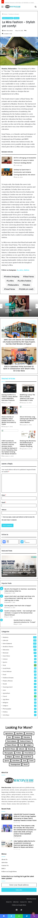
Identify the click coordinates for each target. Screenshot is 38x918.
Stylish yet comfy (26, 289)
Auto (4, 690)
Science (5, 659)
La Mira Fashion (25, 281)
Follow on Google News (9, 871)
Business (5, 637)
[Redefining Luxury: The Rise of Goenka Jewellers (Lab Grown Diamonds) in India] (28, 388)
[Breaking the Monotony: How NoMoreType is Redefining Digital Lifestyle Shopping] (28, 434)
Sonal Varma (10, 289)
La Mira (11, 281)
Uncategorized (7, 687)
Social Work (6, 668)
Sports (5, 662)
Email (4, 502)
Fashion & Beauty (14, 14)
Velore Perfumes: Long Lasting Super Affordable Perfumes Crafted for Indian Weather (28, 419)
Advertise (4, 862)
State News (6, 656)
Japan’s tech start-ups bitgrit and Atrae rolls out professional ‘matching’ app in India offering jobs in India (19, 598)
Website (4, 509)
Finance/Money (8, 681)
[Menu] (2, 7)
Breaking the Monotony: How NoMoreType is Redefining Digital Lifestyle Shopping (28, 443)
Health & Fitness (8, 646)
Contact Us (5, 865)
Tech (4, 665)
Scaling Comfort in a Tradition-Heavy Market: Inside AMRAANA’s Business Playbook (10, 397)
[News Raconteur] (12, 6)
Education (6, 649)
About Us (4, 859)
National (5, 653)
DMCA (3, 868)
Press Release (7, 671)
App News (6, 699)
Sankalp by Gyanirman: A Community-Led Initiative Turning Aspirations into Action (24, 172)
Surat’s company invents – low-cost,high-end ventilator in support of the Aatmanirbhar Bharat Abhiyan (19, 613)
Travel (5, 696)
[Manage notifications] (33, 913)
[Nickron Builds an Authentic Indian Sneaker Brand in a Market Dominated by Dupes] (10, 410)
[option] (19, 306)
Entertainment (7, 643)
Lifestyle (16, 18)
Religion (5, 702)
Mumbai (27, 285)
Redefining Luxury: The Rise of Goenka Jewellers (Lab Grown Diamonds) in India (27, 397)
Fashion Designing (12, 277)
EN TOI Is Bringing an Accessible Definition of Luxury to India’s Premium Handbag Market (25, 160)
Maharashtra (14, 285)
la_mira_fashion (23, 270)
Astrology (6, 715)
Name (4, 495)
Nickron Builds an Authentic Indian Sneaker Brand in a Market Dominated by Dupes (9, 420)
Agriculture (6, 693)
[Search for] (36, 7)
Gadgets (5, 705)
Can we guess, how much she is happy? (17, 605)
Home (5, 14)
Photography (7, 709)
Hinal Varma (29, 277)
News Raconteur (8, 30)
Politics (5, 712)
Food (4, 674)
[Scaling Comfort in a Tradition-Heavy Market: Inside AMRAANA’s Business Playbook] (10, 388)
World (5, 684)
